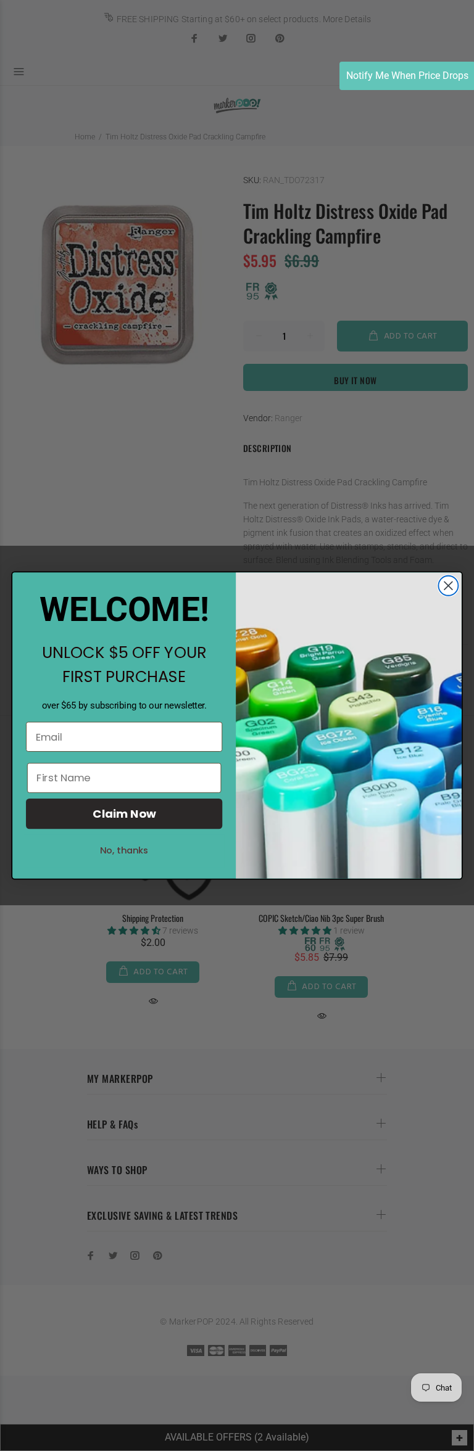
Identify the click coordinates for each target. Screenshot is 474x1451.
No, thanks (124, 850)
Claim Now (124, 814)
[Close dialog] (448, 586)
